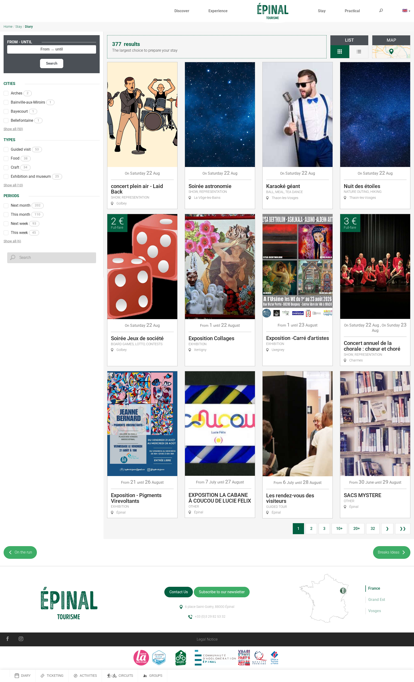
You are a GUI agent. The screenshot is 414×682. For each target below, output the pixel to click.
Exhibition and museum (35, 176)
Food (19, 158)
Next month (25, 205)
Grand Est (376, 599)
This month (25, 214)
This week (23, 232)
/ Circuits (122, 676)
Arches (20, 93)
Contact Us (178, 592)
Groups (155, 676)
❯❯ (403, 528)
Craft (19, 167)
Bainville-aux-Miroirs (31, 102)
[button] (182, 11)
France (374, 588)
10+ (339, 528)
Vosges (374, 611)
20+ (356, 528)
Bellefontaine (25, 120)
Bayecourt (22, 111)
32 (373, 528)
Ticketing (55, 676)
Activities (88, 676)
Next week (23, 223)
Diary (25, 676)
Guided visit (25, 149)
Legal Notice (207, 639)
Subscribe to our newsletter (222, 592)
